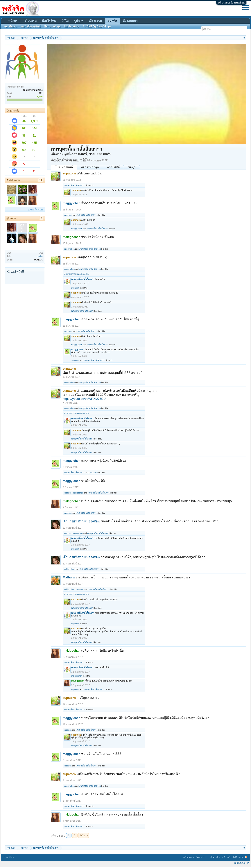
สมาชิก (112, 20)
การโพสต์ (113, 167)
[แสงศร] (22, 190)
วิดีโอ (65, 20)
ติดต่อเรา (200, 857)
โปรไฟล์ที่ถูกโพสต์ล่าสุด (97, 26)
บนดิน (40, 256)
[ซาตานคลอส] (22, 228)
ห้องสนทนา (130, 20)
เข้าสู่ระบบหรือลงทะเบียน (231, 2)
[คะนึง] (22, 200)
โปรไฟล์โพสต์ (64, 167)
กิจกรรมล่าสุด (90, 167)
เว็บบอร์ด (31, 20)
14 (40, 180)
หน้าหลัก (226, 857)
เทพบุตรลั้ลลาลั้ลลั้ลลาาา (74, 185)
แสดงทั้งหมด (35, 209)
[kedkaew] (33, 190)
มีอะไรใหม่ (49, 20)
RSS (246, 857)
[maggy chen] (12, 200)
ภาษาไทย (9, 857)
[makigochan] (33, 200)
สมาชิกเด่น (10, 26)
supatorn (67, 215)
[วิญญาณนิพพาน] (12, 238)
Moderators (71, 26)
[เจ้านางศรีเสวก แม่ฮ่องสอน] (22, 238)
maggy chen (71, 203)
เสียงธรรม (95, 20)
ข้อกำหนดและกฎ (241, 863)
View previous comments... (77, 274)
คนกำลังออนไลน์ (31, 26)
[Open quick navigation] (244, 38)
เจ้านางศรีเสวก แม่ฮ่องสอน (81, 521)
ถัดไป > (83, 835)
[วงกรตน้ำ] (12, 190)
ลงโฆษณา (188, 857)
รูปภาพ (78, 20)
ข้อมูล (132, 167)
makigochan (78, 493)
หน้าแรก (13, 20)
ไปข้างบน (238, 857)
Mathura (67, 533)
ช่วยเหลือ (215, 857)
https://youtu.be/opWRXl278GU (84, 399)
